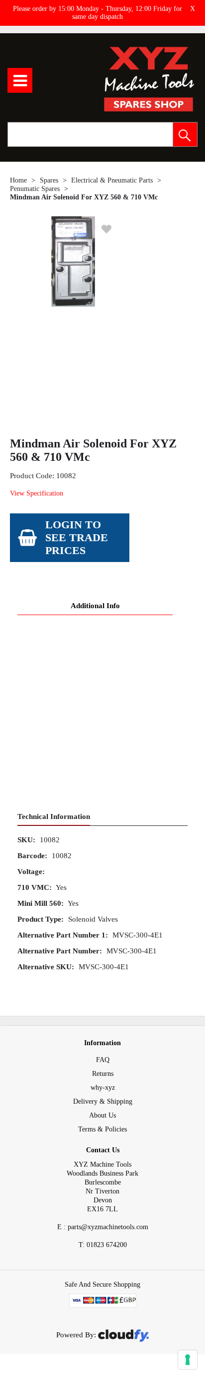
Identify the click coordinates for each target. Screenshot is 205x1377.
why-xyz (103, 1087)
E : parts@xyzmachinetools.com (102, 1227)
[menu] (19, 80)
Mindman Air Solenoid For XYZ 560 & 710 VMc (84, 197)
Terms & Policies (102, 1129)
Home (18, 180)
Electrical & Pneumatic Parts (112, 180)
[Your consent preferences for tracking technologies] (187, 1359)
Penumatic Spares (35, 188)
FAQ (102, 1060)
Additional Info (95, 606)
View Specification (36, 493)
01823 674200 (103, 1245)
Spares (49, 180)
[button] (185, 134)
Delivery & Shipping (102, 1101)
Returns (102, 1073)
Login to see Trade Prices (76, 537)
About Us (102, 1115)
